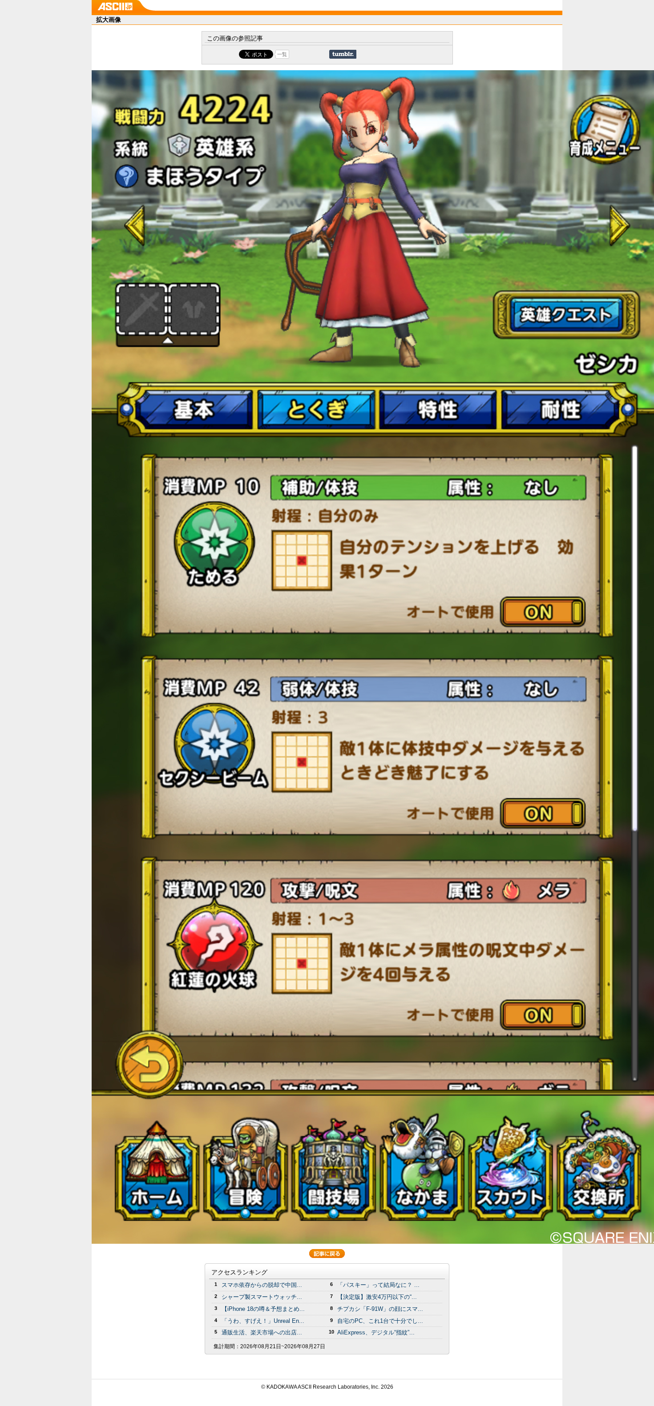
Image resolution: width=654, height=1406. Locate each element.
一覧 (282, 54)
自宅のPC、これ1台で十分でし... (380, 1321)
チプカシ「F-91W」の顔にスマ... (380, 1309)
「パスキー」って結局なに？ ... (378, 1285)
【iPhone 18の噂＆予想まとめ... (263, 1309)
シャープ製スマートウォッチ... (262, 1297)
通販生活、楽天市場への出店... (262, 1332)
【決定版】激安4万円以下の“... (377, 1297)
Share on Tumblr (342, 54)
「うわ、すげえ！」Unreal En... (263, 1321)
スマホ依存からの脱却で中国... (262, 1285)
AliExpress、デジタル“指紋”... (376, 1332)
